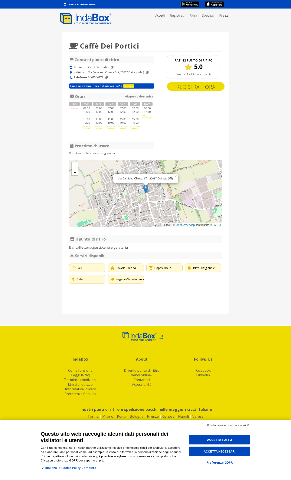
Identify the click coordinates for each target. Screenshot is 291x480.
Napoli (183, 416)
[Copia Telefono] (106, 77)
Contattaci (142, 379)
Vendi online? (141, 375)
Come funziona (80, 370)
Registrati (177, 15)
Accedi (160, 15)
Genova (168, 416)
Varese (197, 416)
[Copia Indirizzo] (147, 72)
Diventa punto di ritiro (142, 370)
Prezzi (224, 15)
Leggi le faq (80, 375)
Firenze (153, 416)
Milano (107, 416)
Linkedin (203, 375)
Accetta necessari (219, 451)
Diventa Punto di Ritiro (80, 4)
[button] (145, 189)
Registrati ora (195, 86)
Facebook (203, 370)
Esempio (129, 86)
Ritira (193, 15)
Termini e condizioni (80, 379)
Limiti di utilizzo (80, 384)
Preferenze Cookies (80, 393)
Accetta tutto (219, 439)
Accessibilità (141, 384)
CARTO (216, 225)
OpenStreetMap (185, 225)
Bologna (136, 416)
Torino (93, 416)
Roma (121, 416)
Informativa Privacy (80, 389)
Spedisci (208, 15)
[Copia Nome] (112, 67)
